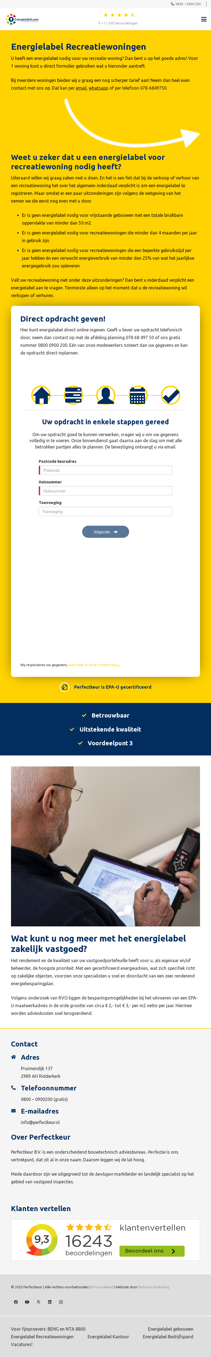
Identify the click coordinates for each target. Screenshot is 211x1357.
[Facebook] (16, 1302)
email (81, 87)
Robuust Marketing (153, 1287)
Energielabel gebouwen (170, 1328)
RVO (186, 193)
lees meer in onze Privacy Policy (94, 665)
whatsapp (98, 87)
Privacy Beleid (102, 1287)
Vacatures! (21, 1344)
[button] (204, 19)
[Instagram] (61, 1302)
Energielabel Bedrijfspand (168, 1336)
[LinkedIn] (49, 1302)
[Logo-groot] (21, 19)
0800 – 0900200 (36, 1099)
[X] (38, 1302)
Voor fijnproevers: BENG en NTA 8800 (48, 1328)
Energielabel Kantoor (108, 1336)
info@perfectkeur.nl (40, 1122)
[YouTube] (27, 1302)
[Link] (106, 15)
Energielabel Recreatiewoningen (42, 1336)
